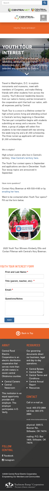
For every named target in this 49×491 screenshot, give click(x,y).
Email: (8, 289)
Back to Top (27, 333)
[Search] (44, 3)
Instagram (9, 459)
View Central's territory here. (25, 157)
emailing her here (10, 191)
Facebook (8, 455)
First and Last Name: (16, 271)
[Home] (24, 17)
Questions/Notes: (14, 298)
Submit (9, 320)
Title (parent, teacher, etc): (19, 280)
